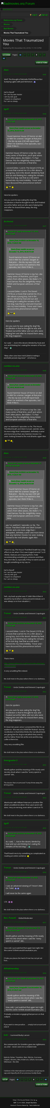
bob (6, 1035)
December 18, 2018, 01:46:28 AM (15, 617)
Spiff (6, 109)
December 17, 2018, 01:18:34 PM (15, 370)
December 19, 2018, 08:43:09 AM (15, 922)
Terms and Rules (23, 1100)
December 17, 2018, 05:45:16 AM (15, 113)
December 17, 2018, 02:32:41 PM (15, 591)
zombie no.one (12, 366)
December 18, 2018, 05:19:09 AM (15, 828)
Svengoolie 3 (10, 760)
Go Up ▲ (34, 1100)
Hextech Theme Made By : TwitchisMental (25, 1105)
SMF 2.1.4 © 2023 (19, 1102)
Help (14, 1100)
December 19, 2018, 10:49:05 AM (15, 973)
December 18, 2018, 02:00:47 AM (15, 797)
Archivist (8, 221)
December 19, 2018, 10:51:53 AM (15, 1039)
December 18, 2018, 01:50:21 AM (15, 764)
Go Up (5, 1080)
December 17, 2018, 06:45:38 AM (15, 226)
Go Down (6, 55)
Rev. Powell (10, 917)
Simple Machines (31, 1102)
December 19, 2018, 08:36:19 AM (15, 872)
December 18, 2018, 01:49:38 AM (15, 691)
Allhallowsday (11, 968)
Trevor (7, 613)
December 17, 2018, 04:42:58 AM (15, 74)
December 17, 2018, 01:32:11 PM (15, 457)
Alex (6, 69)
